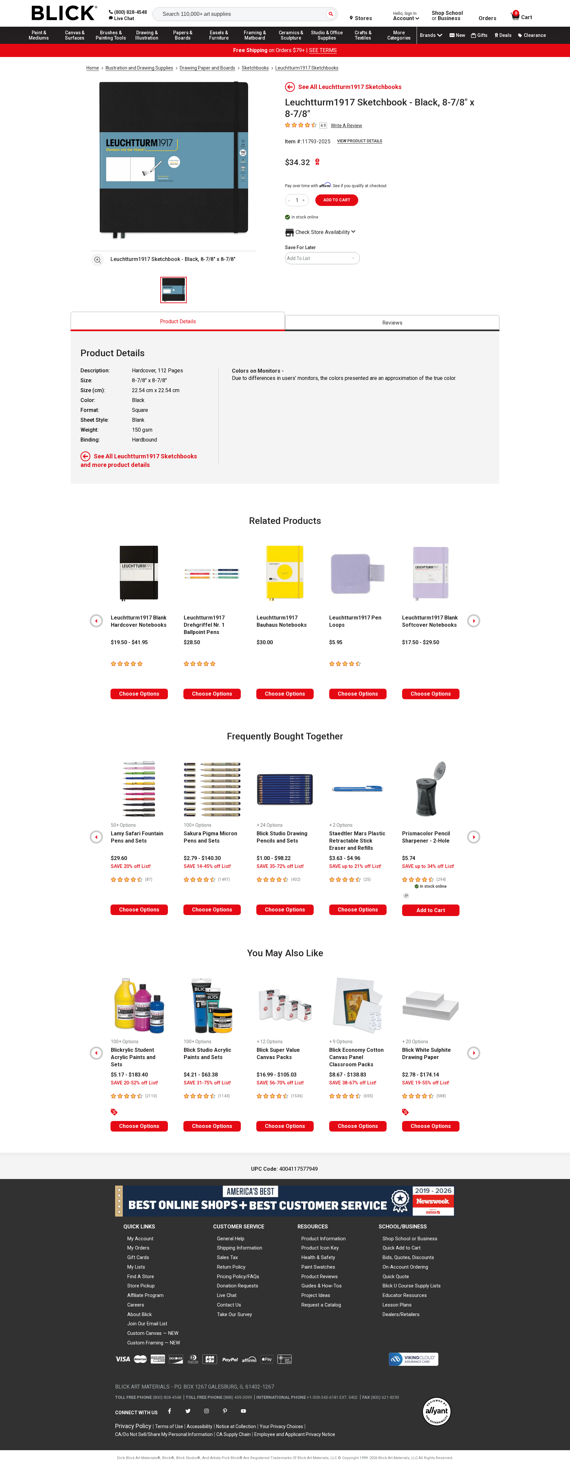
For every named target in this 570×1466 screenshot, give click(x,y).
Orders (487, 18)
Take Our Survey (234, 1314)
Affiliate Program (145, 1295)
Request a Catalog (321, 1305)
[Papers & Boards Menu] (183, 43)
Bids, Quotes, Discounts (408, 1257)
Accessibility (199, 1426)
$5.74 (408, 858)
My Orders (138, 1248)
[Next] (473, 620)
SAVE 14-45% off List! (207, 866)
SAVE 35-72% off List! (280, 866)
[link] (121, 18)
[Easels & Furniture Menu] (219, 43)
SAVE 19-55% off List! (425, 1083)
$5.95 (335, 642)
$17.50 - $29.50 (420, 642)
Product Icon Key (320, 1248)
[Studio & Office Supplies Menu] (327, 43)
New (460, 35)
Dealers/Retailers (401, 1314)
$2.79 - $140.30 (202, 858)
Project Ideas (315, 1295)
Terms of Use (169, 1426)
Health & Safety (318, 1257)
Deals (505, 35)
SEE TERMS (323, 50)
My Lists (136, 1267)
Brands (428, 35)
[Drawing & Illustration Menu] (147, 43)
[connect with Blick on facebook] (169, 1415)
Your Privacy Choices (281, 1426)
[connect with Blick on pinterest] (225, 1415)
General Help (230, 1239)
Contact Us (229, 1305)
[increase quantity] (304, 200)
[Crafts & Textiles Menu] (363, 43)
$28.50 (192, 642)
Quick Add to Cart (402, 1248)
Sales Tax (227, 1257)
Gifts (482, 35)
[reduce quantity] (290, 200)
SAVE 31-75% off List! (207, 1083)
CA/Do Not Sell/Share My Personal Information (164, 1434)
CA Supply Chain (233, 1434)
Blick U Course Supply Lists (412, 1286)
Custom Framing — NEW (153, 1343)
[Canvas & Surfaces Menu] (75, 43)
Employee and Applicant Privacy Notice (294, 1434)
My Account (140, 1239)
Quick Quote (396, 1276)
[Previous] (96, 620)
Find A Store (140, 1276)
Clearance (535, 35)
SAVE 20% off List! (131, 866)
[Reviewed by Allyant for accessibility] (437, 1412)
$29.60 (119, 858)
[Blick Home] (65, 13)
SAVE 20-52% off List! (134, 1083)
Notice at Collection (236, 1426)
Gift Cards (138, 1257)
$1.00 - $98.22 (274, 858)
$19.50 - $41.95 (129, 642)
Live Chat (227, 1295)
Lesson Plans (397, 1305)
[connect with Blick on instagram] (206, 1415)
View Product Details (359, 141)
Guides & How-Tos (321, 1286)
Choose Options (139, 694)
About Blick (139, 1314)
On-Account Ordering (405, 1267)
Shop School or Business (410, 1239)
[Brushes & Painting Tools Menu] (111, 43)
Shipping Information (239, 1248)
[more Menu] (399, 43)
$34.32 (297, 162)
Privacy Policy (133, 1426)
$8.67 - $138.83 (347, 1075)
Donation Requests (237, 1286)
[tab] (178, 321)
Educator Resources (405, 1295)
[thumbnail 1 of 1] (173, 290)
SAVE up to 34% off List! (428, 866)
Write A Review (346, 125)
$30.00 (265, 642)
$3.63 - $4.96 (344, 858)
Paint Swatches (318, 1267)
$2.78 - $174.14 (420, 1075)
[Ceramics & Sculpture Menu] (291, 43)
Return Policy (231, 1267)
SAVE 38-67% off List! (352, 1083)
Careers (135, 1305)
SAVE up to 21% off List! (355, 866)
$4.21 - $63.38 (201, 1075)
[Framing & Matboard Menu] (255, 43)
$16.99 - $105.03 (277, 1075)
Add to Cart (431, 910)
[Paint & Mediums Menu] (39, 43)
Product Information (323, 1239)
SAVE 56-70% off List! (280, 1083)
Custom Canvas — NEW (152, 1333)
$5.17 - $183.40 (129, 1075)
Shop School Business (447, 16)
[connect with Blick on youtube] (243, 1415)
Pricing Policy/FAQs (238, 1276)
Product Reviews (319, 1276)
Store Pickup (141, 1286)
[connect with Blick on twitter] (188, 1415)
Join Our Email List (147, 1324)
